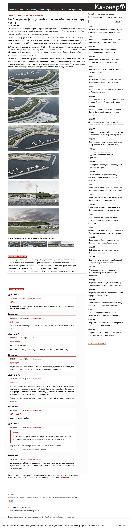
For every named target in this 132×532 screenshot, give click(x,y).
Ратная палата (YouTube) (71, 10)
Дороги (28, 497)
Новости (12, 10)
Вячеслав (16, 432)
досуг (13, 250)
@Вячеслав (15, 302)
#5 (24, 379)
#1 (24, 298)
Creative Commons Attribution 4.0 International (58, 517)
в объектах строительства (102, 14)
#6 (24, 410)
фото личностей (115, 17)
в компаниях (96, 17)
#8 (24, 459)
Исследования (37, 10)
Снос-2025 (23, 10)
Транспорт (36, 497)
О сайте (11, 494)
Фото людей (75, 497)
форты (17, 250)
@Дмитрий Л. (16, 322)
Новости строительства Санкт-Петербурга (26, 15)
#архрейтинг (51, 10)
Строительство (13, 497)
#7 (24, 427)
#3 (24, 338)
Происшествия (46, 497)
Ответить (29, 298)
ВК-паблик (64, 477)
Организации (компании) (61, 497)
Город (22, 497)
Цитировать (37, 298)
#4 (24, 359)
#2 (24, 318)
